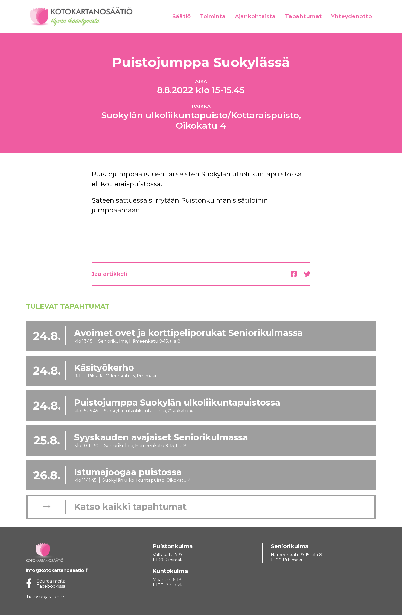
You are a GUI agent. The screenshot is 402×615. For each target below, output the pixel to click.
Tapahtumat (303, 16)
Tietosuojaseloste (45, 596)
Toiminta (213, 16)
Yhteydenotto (351, 16)
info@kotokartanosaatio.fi (57, 570)
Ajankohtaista (255, 16)
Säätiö (181, 16)
